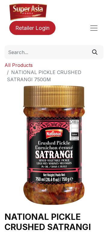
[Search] (95, 52)
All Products (18, 65)
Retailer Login (32, 28)
